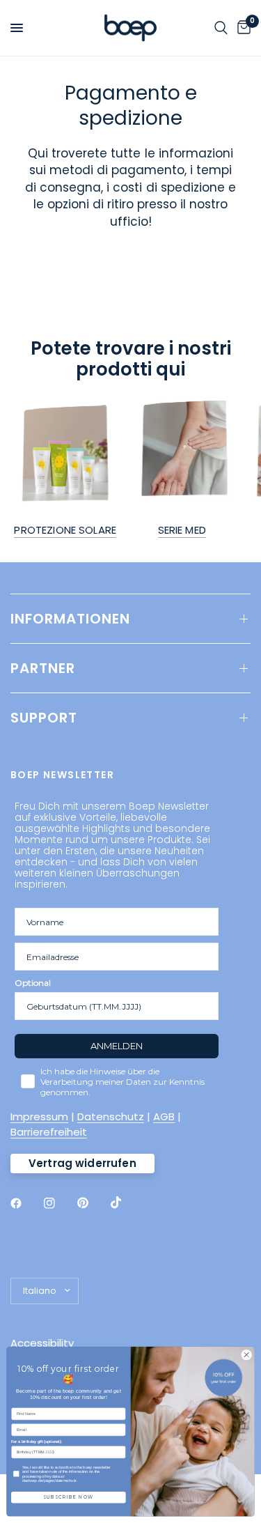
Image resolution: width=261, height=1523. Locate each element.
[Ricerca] (220, 28)
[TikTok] (126, 1202)
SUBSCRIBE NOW (68, 1497)
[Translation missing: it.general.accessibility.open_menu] (16, 28)
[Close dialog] (246, 1355)
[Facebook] (25, 1203)
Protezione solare (65, 530)
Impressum (39, 1116)
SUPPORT (43, 717)
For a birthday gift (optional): (36, 1441)
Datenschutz (110, 1116)
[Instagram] (59, 1203)
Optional (33, 982)
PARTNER (42, 668)
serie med (182, 530)
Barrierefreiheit (48, 1131)
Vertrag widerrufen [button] (82, 1163)
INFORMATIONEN (70, 618)
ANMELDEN (116, 1045)
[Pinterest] (92, 1202)
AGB (164, 1116)
